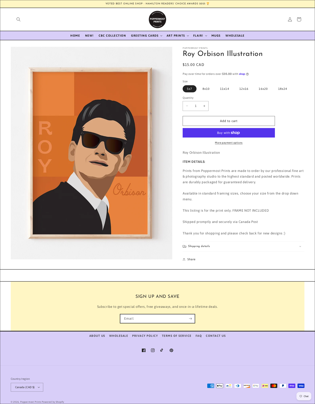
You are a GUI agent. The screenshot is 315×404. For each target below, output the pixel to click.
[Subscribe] (190, 319)
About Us (97, 335)
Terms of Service (177, 335)
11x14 (224, 88)
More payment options (229, 142)
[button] (18, 19)
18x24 (282, 88)
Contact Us (216, 335)
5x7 (189, 88)
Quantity (188, 97)
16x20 (263, 88)
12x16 (243, 88)
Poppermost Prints (30, 402)
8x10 (206, 88)
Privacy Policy (145, 335)
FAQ (199, 335)
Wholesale (118, 335)
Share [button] (191, 259)
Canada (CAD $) (25, 387)
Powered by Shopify (53, 402)
